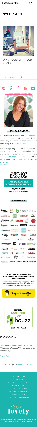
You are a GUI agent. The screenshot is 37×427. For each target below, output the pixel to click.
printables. (4, 162)
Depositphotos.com (24, 364)
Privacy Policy (5, 356)
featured (30, 141)
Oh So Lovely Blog (11, 3)
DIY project (13, 156)
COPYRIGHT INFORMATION (18, 397)
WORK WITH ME (18, 386)
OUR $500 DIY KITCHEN (19, 388)
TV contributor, (31, 135)
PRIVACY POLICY (18, 394)
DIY (24, 377)
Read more (4, 164)
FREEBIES (15, 377)
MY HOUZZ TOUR (14, 383)
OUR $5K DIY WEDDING (18, 391)
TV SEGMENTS (18, 380)
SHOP (27, 383)
